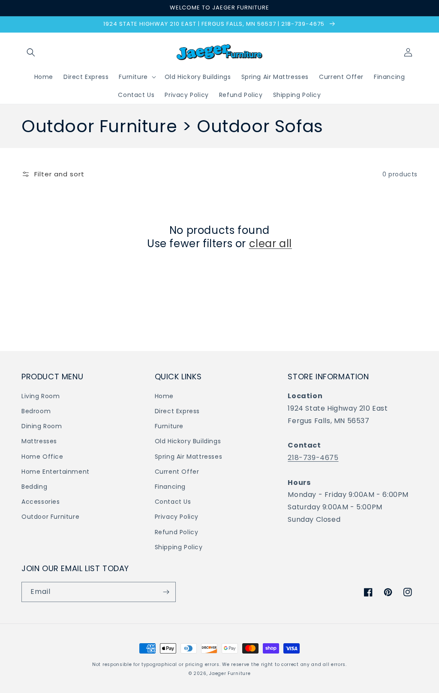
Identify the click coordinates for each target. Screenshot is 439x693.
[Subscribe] (165, 592)
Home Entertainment (55, 471)
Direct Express (177, 411)
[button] (30, 52)
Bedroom (36, 411)
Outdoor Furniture (50, 516)
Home (164, 396)
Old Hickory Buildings (188, 441)
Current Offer (177, 471)
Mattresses (39, 441)
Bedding (34, 486)
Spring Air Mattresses (189, 456)
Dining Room (41, 426)
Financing (170, 486)
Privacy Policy (176, 516)
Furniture (169, 426)
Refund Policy (176, 532)
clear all (270, 243)
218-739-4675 (313, 458)
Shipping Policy (179, 547)
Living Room (40, 396)
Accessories (40, 501)
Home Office (42, 456)
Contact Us (173, 501)
